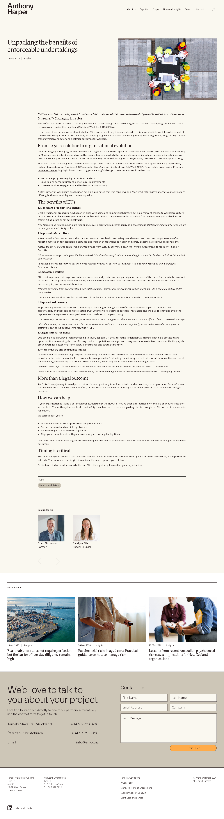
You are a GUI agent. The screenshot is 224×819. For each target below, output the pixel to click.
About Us (131, 9)
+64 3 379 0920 (85, 733)
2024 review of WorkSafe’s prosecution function (66, 191)
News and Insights (172, 9)
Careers (188, 9)
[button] (200, 9)
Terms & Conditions (130, 777)
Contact (200, 9)
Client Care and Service (132, 797)
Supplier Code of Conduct (133, 792)
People (156, 9)
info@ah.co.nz (87, 742)
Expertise (144, 9)
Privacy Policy (127, 782)
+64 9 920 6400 (85, 724)
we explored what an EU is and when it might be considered (99, 131)
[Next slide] (56, 561)
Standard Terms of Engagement (136, 787)
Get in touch (44, 465)
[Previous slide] (41, 561)
